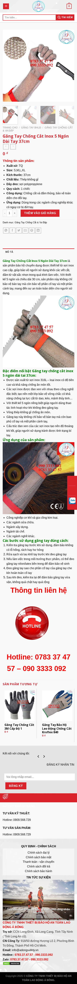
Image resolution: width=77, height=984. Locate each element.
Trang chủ (10, 127)
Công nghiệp (14, 517)
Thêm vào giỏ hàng (40, 213)
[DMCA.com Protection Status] (12, 964)
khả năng (21, 384)
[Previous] (8, 66)
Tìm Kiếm (67, 17)
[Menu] (6, 6)
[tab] (38, 252)
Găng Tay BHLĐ (31, 127)
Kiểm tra (11, 545)
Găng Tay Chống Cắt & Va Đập (31, 222)
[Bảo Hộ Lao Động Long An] (38, 6)
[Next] (68, 66)
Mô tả (9, 252)
